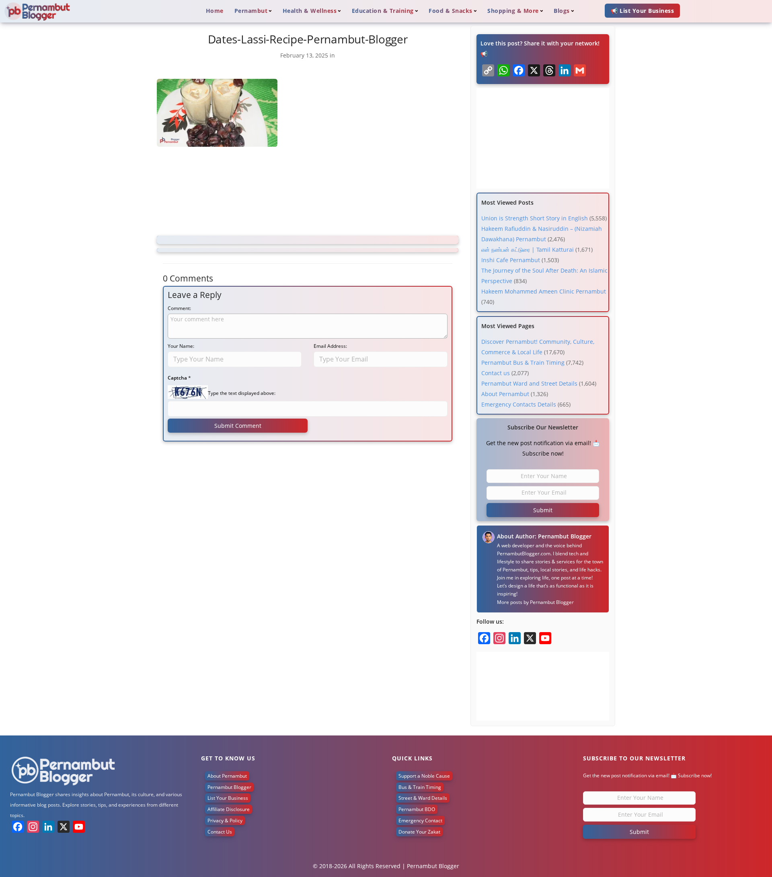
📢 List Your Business (642, 10)
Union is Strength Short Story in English (534, 218)
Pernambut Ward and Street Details (529, 383)
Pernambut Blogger (552, 602)
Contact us (495, 373)
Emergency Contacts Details (518, 404)
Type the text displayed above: (241, 393)
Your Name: (181, 346)
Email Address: (330, 346)
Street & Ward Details (422, 798)
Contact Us (219, 831)
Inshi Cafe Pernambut (510, 260)
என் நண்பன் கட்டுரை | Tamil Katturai (527, 249)
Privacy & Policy (224, 820)
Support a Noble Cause (424, 775)
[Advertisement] (307, 192)
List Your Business (227, 798)
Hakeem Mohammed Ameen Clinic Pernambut (543, 291)
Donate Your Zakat (419, 831)
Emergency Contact (420, 820)
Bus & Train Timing (419, 787)
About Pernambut (505, 394)
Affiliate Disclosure (228, 809)
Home (215, 10)
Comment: (179, 308)
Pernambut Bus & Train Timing (523, 362)
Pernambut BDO (416, 809)
